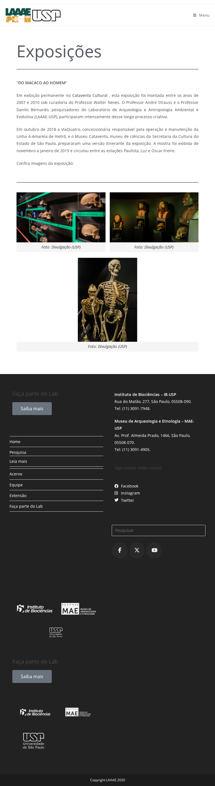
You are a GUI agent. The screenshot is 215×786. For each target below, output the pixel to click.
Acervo (16, 474)
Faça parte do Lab (26, 506)
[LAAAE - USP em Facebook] (120, 550)
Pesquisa (18, 452)
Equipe (16, 484)
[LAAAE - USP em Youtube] (154, 550)
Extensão (18, 495)
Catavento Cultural (90, 95)
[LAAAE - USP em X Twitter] (137, 550)
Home (15, 441)
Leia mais (18, 461)
